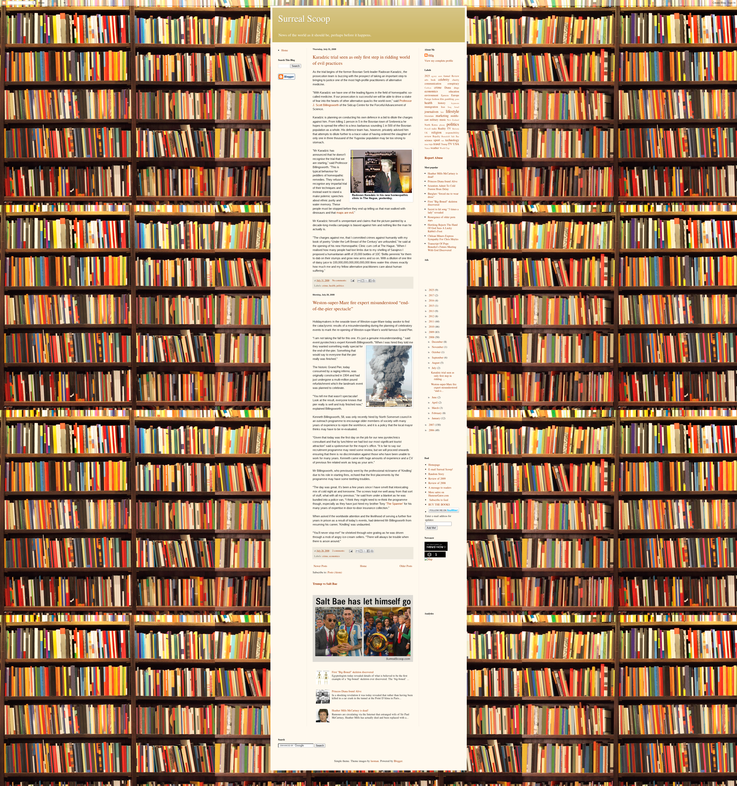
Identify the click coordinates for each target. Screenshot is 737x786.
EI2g (431, 55)
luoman (375, 761)
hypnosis (455, 103)
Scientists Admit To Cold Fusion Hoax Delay (441, 187)
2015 (432, 305)
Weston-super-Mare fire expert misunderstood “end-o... (444, 387)
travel (436, 144)
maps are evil (344, 212)
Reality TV (444, 128)
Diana (448, 87)
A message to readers (439, 487)
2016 (432, 300)
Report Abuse (434, 157)
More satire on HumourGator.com (438, 493)
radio (434, 128)
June (434, 397)
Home (363, 566)
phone (442, 124)
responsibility (452, 132)
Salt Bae (455, 136)
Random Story (436, 474)
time (426, 144)
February (437, 413)
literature (429, 116)
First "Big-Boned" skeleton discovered (352, 672)
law (442, 111)
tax (442, 140)
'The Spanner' (395, 503)
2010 (432, 326)
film (442, 99)
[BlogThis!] (363, 281)
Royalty (436, 136)
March (436, 408)
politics (340, 285)
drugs (456, 87)
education (454, 91)
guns (457, 99)
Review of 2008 (437, 483)
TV (450, 144)
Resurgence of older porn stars (441, 218)
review (428, 136)
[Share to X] (366, 281)
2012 (432, 316)
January (436, 418)
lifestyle (452, 111)
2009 (432, 332)
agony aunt (436, 76)
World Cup (444, 148)
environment (431, 95)
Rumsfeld (445, 136)
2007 (432, 425)
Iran (443, 107)
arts (426, 79)
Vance (427, 148)
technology (452, 140)
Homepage (434, 464)
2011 (432, 321)
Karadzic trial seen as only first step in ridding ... (442, 376)
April (435, 402)
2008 (432, 337)
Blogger (398, 761)
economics (334, 556)
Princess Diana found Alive (346, 691)
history (441, 103)
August (436, 362)
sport (437, 140)
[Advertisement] (444, 272)
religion (436, 132)
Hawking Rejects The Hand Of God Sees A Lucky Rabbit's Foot (443, 228)
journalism (431, 111)
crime (325, 285)
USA (456, 144)
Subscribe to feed (438, 500)
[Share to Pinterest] (374, 281)
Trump (444, 144)
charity (455, 79)
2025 (427, 76)
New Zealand (453, 119)
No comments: (339, 280)
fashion (435, 99)
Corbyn (428, 87)
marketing (442, 115)
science (428, 140)
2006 (432, 430)
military (434, 119)
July (434, 368)
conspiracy (453, 83)
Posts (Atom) (335, 572)
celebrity (443, 79)
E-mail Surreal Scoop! (440, 469)
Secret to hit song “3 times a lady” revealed (443, 210)
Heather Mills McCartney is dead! (350, 710)
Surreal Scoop (304, 18)
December (438, 342)
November (438, 347)
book (433, 79)
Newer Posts (320, 566)
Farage (428, 99)
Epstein (445, 95)
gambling (449, 99)
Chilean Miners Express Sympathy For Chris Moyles (443, 237)
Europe (455, 95)
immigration (431, 107)
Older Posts (406, 566)
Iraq (449, 106)
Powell (427, 128)
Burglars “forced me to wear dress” (443, 195)
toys (431, 144)
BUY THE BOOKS (439, 504)
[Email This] (359, 281)
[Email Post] (352, 280)
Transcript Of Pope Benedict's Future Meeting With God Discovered (442, 247)
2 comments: (338, 550)
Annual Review (451, 76)
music (443, 119)
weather (434, 148)
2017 (432, 295)
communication (433, 83)
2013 (432, 311)
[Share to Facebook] (370, 281)
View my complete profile (439, 60)
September (438, 357)
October (436, 352)
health (332, 285)
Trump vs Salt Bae (325, 583)
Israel (456, 106)
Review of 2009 (437, 478)
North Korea (431, 124)
